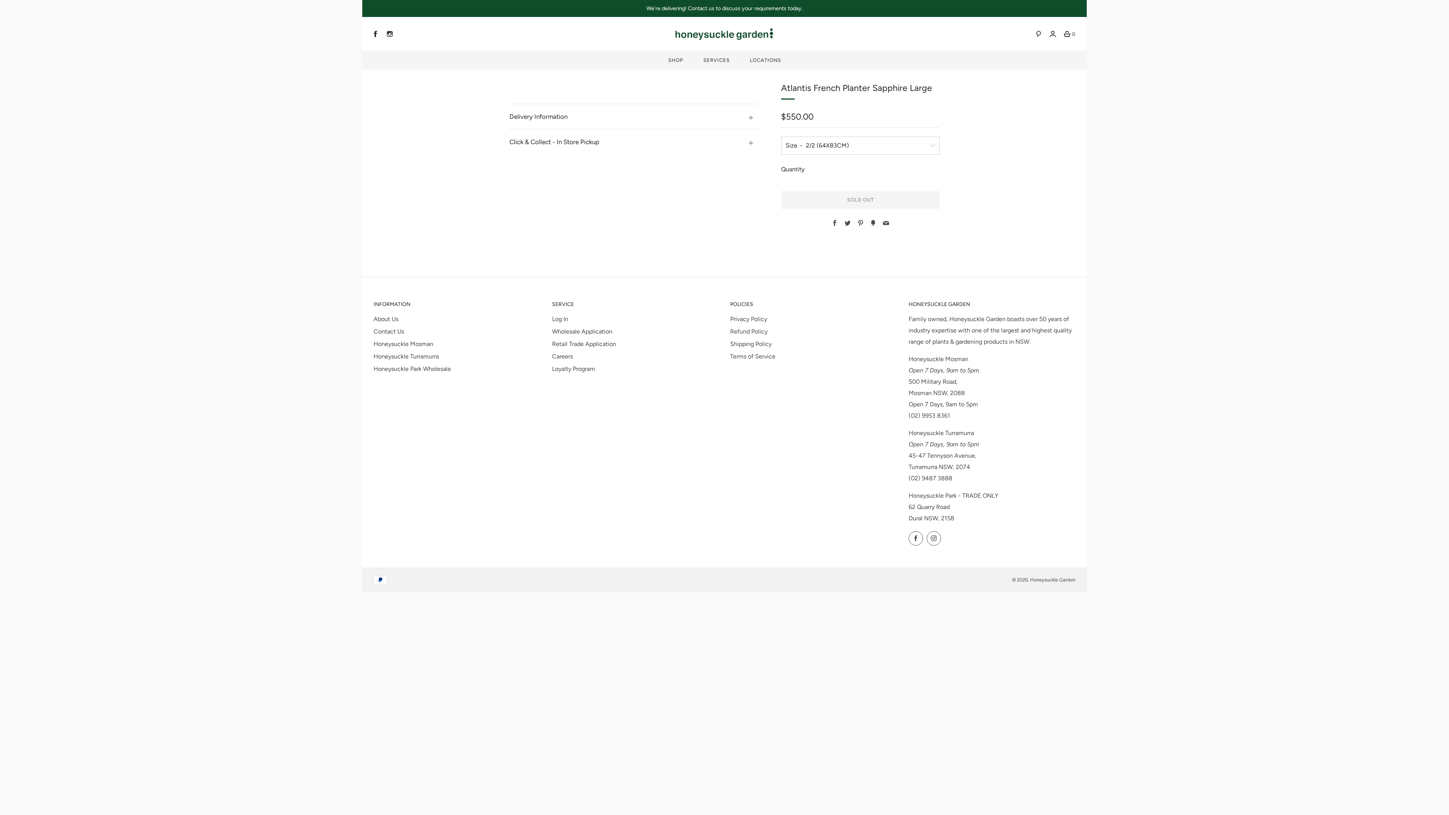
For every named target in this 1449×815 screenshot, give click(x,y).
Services (716, 60)
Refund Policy (749, 331)
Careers (562, 356)
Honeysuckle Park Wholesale (412, 368)
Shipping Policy (751, 344)
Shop (675, 60)
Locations (765, 60)
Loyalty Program (573, 368)
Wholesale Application (582, 331)
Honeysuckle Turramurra (406, 356)
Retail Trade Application (584, 344)
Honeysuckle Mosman (403, 344)
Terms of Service (752, 356)
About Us (386, 319)
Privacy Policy (748, 319)
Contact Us (389, 331)
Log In (560, 319)
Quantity (792, 169)
